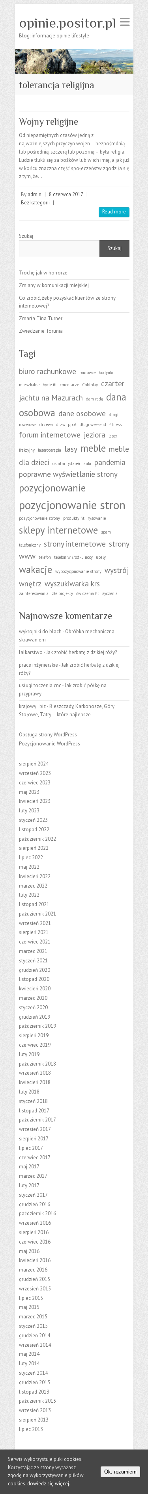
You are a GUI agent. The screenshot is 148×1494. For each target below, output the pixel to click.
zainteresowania (34, 593)
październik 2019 (37, 1026)
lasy (70, 449)
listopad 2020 (34, 979)
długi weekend (93, 424)
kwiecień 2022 (35, 876)
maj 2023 (29, 792)
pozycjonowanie (52, 488)
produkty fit (73, 518)
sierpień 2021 (34, 932)
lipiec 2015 (31, 1298)
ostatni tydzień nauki (71, 463)
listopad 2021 (34, 904)
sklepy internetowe (58, 530)
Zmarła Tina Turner (40, 318)
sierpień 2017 (34, 1138)
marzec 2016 (33, 1269)
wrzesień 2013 (35, 1410)
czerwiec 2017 (35, 1157)
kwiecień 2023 (35, 801)
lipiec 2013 (31, 1429)
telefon (45, 557)
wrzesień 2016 (35, 1223)
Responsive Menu (124, 22)
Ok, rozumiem (120, 1472)
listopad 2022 (34, 829)
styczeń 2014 (33, 1373)
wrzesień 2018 (35, 1073)
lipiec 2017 (31, 1148)
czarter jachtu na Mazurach (71, 391)
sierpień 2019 (34, 1035)
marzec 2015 (33, 1316)
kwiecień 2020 (35, 988)
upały (101, 557)
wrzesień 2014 (35, 1345)
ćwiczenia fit (87, 593)
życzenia (110, 593)
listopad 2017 (34, 1110)
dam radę (94, 399)
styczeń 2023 (33, 820)
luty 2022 (29, 895)
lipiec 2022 (31, 857)
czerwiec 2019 (35, 1045)
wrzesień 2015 (35, 1288)
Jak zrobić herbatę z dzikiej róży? (81, 652)
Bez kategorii (35, 202)
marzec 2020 (33, 998)
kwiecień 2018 (35, 1082)
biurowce (87, 372)
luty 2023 (29, 810)
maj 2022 (29, 867)
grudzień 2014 (34, 1335)
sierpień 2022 (34, 848)
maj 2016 (29, 1251)
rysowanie (97, 518)
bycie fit (50, 384)
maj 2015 (29, 1307)
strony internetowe (75, 544)
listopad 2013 (34, 1391)
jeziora (94, 434)
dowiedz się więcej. (48, 1483)
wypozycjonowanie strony (78, 571)
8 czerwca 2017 (66, 194)
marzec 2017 (33, 1176)
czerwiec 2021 (35, 941)
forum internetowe (50, 434)
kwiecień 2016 (35, 1260)
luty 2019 (29, 1054)
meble (93, 448)
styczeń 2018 (33, 1101)
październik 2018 (37, 1063)
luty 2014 (29, 1363)
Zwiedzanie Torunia (41, 331)
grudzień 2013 (34, 1382)
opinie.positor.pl (67, 23)
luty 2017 (29, 1185)
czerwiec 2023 (35, 782)
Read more (114, 211)
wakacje (35, 569)
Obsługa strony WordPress (48, 734)
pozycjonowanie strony (39, 518)
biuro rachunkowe (47, 371)
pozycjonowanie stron (72, 504)
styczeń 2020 (33, 1007)
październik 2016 (37, 1213)
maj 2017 (29, 1166)
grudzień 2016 (34, 1204)
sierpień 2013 (34, 1419)
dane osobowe (82, 413)
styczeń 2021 (33, 960)
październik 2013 (37, 1401)
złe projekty (62, 593)
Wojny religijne (48, 121)
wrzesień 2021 (35, 923)
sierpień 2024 (34, 763)
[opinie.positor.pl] (74, 52)
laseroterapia (49, 450)
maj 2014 (29, 1354)
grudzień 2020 (34, 970)
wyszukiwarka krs (72, 583)
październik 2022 (37, 839)
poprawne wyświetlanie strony (68, 474)
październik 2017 (37, 1119)
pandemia (110, 462)
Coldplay (90, 384)
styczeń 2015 (33, 1326)
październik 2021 (37, 913)
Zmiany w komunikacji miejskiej (54, 285)
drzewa (46, 424)
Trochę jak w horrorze (43, 272)
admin (34, 194)
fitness (115, 424)
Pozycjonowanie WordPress (49, 743)
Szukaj (26, 236)
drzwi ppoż (66, 424)
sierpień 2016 (34, 1232)
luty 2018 (29, 1091)
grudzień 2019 (34, 1017)
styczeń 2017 (33, 1195)
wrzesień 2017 (35, 1129)
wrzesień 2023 (35, 773)
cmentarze (69, 384)
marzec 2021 (33, 951)
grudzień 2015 (34, 1279)
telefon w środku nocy (73, 557)
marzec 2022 (33, 885)
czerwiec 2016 (35, 1241)
